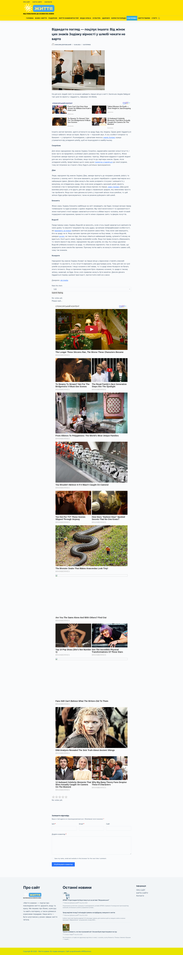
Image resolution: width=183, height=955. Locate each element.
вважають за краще (63, 231)
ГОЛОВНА (29, 18)
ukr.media (64, 280)
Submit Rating (57, 293)
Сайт (108, 824)
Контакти (48, 2)
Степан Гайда (68, 934)
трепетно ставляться (104, 162)
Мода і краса (85, 18)
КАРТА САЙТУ (37, 2)
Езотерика (132, 18)
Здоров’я (106, 18)
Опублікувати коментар (63, 864)
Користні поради (118, 18)
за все (61, 236)
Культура (96, 18)
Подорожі (52, 18)
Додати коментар (59, 834)
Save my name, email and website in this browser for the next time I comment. (80, 858)
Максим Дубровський (71, 903)
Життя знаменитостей (68, 18)
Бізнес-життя (41, 18)
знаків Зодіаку (109, 137)
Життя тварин (144, 18)
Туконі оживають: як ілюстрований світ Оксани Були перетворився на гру (90, 932)
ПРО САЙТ (26, 2)
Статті (154, 18)
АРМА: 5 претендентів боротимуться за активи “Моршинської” (86, 900)
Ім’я (54, 824)
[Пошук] (159, 18)
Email (81, 824)
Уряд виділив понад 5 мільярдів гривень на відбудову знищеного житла (89, 912)
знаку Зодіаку (114, 187)
